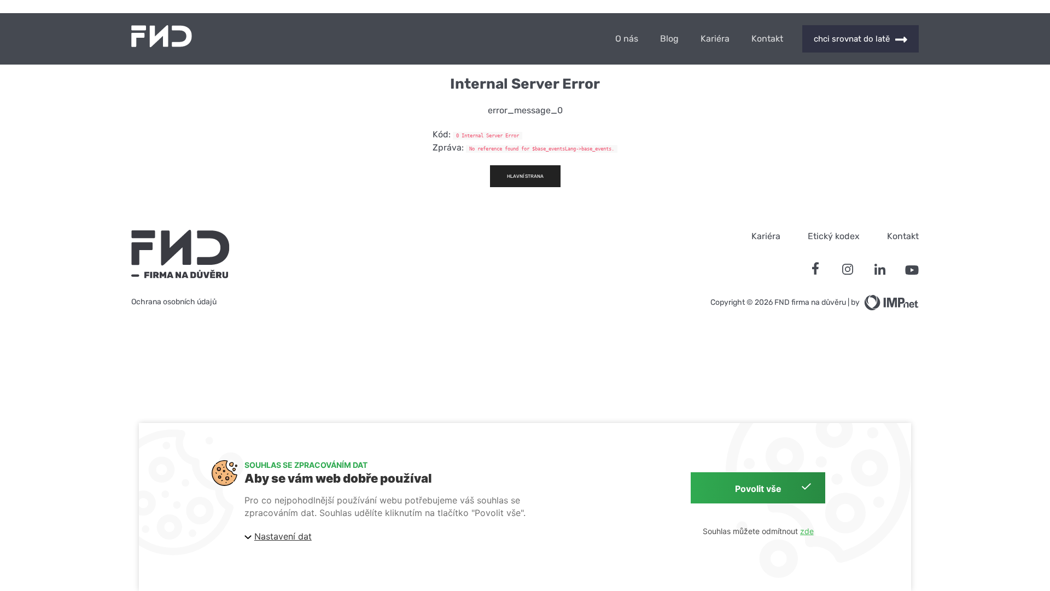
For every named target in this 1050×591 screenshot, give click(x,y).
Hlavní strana (525, 176)
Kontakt (767, 39)
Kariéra (715, 39)
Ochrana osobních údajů (174, 301)
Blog (669, 39)
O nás (626, 39)
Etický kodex (834, 236)
